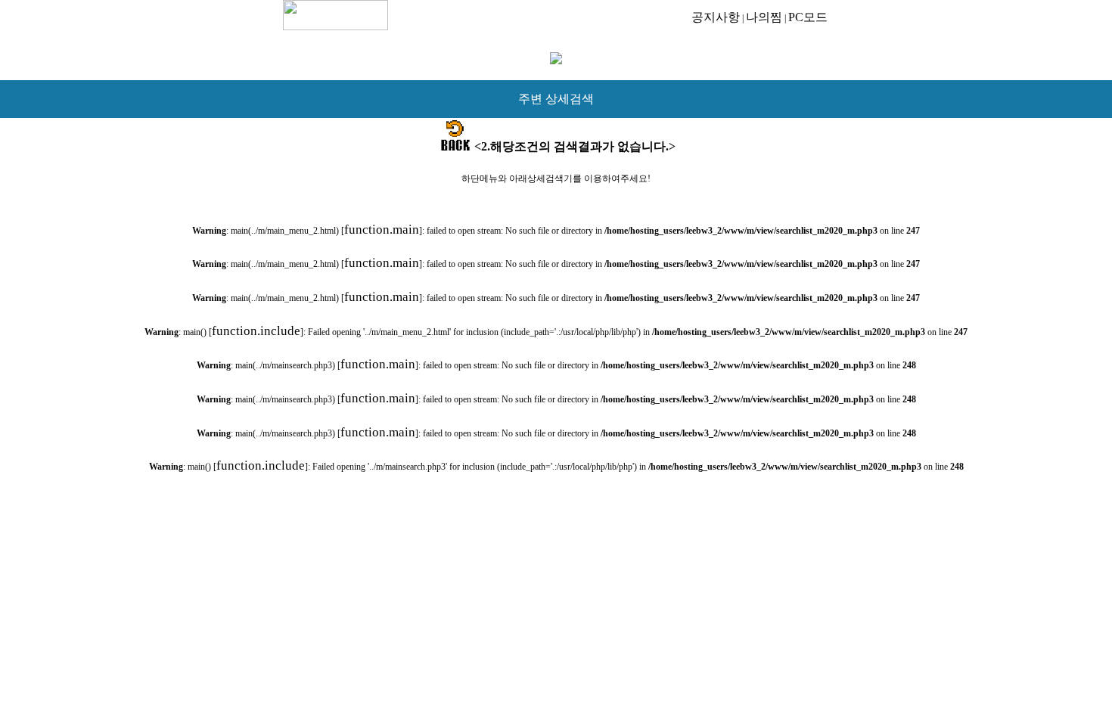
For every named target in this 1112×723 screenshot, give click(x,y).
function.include (256, 331)
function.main (381, 229)
